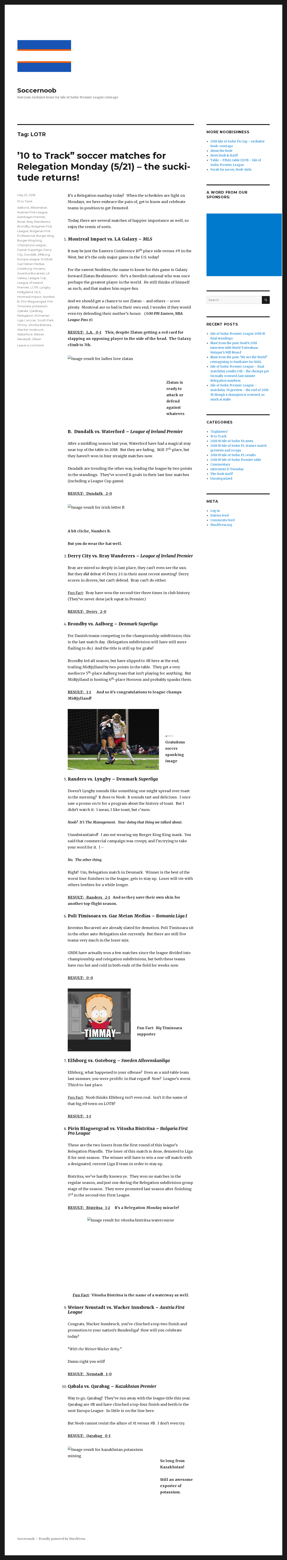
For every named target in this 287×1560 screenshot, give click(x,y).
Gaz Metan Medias (30, 264)
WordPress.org (221, 525)
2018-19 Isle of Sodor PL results (233, 455)
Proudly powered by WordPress (62, 1539)
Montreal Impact (29, 296)
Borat (21, 221)
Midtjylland (25, 292)
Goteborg (24, 268)
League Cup (37, 278)
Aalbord (23, 207)
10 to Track (25, 201)
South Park (45, 320)
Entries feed (219, 515)
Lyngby (45, 287)
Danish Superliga (29, 250)
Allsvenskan (38, 207)
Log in (215, 511)
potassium (39, 306)
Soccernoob (36, 90)
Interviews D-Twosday (227, 469)
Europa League (28, 259)
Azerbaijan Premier (31, 217)
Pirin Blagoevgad (33, 301)
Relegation (25, 315)
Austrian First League (32, 212)
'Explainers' (219, 432)
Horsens (39, 268)
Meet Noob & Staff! (224, 155)
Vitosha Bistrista (39, 325)
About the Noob (221, 151)
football (46, 259)
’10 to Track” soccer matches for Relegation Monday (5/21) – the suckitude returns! (103, 166)
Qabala (22, 311)
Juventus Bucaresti (31, 273)
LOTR (34, 287)
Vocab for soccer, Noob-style (231, 169)
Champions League (31, 245)
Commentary (220, 464)
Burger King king (29, 240)
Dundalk (30, 254)
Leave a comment (30, 345)
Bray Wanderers (38, 221)
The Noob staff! (221, 474)
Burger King (45, 235)
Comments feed (222, 520)
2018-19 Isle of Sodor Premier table (235, 460)
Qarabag (35, 311)
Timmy (22, 325)
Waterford (24, 334)
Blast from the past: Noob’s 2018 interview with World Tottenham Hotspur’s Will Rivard (234, 347)
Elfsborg (44, 254)
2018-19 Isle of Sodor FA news (231, 441)
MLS (37, 292)
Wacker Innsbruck (30, 329)
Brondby (23, 226)
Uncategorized (221, 478)
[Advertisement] (245, 245)
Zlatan (36, 339)
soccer (31, 320)
